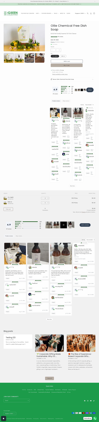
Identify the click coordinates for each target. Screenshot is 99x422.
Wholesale (64, 389)
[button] (38, 13)
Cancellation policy (59, 418)
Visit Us (24, 389)
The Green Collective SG (12, 418)
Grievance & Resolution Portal (59, 392)
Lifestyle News (40, 389)
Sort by (82, 104)
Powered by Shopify (21, 418)
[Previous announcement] (4, 1)
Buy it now (66, 65)
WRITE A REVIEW (90, 90)
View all (49, 378)
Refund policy (29, 418)
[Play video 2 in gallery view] (39, 58)
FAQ (35, 389)
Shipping (53, 42)
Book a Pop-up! (72, 389)
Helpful (53, 142)
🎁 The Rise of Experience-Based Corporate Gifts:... (80, 355)
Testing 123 (11, 337)
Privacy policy (36, 418)
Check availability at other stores (60, 74)
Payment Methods (50, 389)
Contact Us (29, 389)
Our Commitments (33, 392)
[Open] (3, 418)
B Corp (69, 392)
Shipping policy (51, 418)
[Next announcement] (94, 1)
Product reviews (56, 101)
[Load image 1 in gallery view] (9, 58)
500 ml (63, 56)
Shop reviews (66, 101)
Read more (76, 139)
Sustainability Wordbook (44, 392)
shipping (83, 212)
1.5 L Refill (55, 56)
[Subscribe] (28, 400)
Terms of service (43, 418)
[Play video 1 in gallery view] (29, 58)
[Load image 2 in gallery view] (19, 58)
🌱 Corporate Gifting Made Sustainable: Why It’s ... (49, 355)
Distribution (58, 389)
